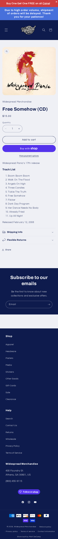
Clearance (11, 399)
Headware (11, 351)
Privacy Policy (12, 446)
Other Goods (12, 379)
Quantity (6, 122)
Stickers (10, 372)
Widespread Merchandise (25, 527)
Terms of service (28, 531)
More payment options (29, 156)
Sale (8, 392)
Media (9, 365)
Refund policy (45, 527)
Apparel (10, 344)
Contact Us (11, 425)
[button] (6, 30)
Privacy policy (12, 531)
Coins (46, 3)
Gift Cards (11, 385)
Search (9, 419)
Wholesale (11, 439)
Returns (10, 432)
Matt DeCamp (35, 537)
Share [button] (8, 250)
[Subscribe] (48, 304)
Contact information (46, 531)
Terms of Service (14, 453)
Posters (9, 358)
